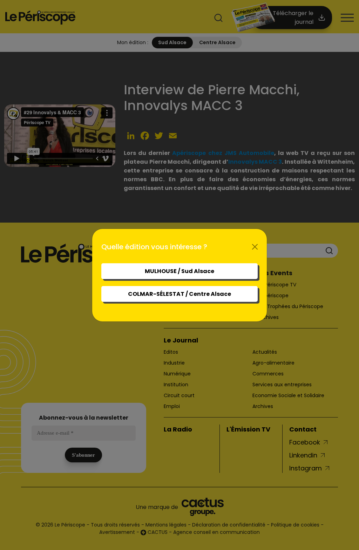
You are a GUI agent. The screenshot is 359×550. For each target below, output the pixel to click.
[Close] (254, 246)
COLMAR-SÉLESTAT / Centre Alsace (179, 294)
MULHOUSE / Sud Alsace (179, 271)
